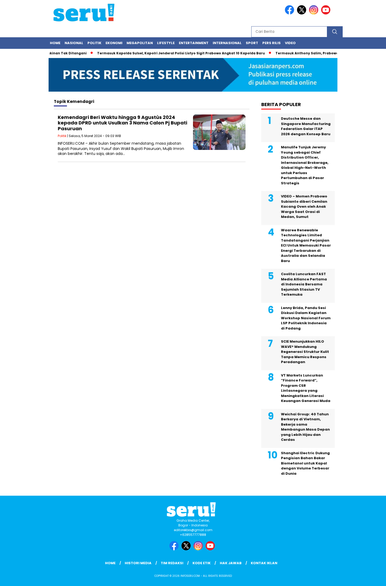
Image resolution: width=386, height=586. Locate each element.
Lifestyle (166, 42)
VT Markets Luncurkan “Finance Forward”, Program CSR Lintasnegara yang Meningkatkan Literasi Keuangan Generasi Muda (305, 388)
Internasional (227, 42)
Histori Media (138, 563)
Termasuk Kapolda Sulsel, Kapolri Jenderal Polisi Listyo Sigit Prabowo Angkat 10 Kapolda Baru (173, 53)
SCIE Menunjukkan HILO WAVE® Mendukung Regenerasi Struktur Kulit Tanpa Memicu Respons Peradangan (305, 351)
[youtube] (326, 13)
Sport (252, 42)
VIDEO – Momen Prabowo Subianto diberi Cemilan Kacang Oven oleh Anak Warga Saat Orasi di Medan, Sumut (304, 206)
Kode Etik (201, 563)
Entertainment (193, 42)
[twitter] (302, 13)
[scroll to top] (370, 577)
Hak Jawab (231, 563)
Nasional (74, 42)
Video (290, 42)
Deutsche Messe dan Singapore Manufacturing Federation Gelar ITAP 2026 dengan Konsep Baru (306, 126)
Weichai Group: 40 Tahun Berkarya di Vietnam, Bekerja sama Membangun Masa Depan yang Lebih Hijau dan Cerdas (305, 427)
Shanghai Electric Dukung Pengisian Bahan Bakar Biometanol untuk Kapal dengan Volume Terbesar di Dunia (305, 463)
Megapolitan (140, 42)
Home (55, 42)
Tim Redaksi (172, 563)
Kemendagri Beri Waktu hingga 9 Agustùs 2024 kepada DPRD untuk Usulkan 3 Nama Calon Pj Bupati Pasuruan (122, 123)
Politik (94, 42)
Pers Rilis (271, 42)
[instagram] (314, 13)
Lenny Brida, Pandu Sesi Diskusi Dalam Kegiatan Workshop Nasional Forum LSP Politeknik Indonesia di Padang (306, 318)
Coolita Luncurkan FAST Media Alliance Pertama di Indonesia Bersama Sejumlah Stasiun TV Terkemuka (304, 284)
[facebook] (290, 13)
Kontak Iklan (264, 563)
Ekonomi (114, 42)
